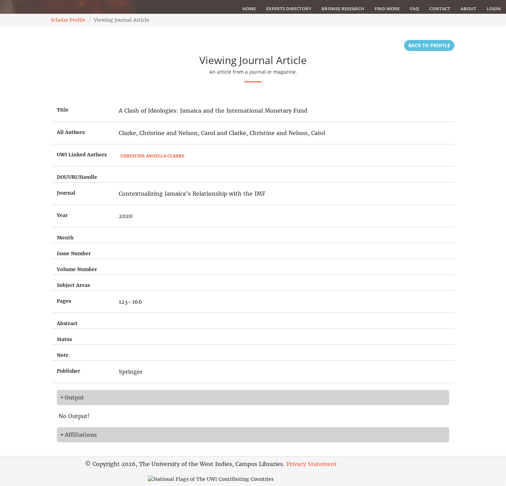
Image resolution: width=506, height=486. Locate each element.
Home (249, 9)
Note (62, 355)
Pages (64, 301)
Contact (439, 9)
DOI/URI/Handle (77, 177)
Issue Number (74, 253)
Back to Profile (429, 45)
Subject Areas (73, 285)
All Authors (71, 132)
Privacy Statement (311, 464)
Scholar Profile (68, 20)
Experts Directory (288, 9)
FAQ (414, 9)
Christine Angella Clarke (152, 155)
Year (62, 215)
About (468, 9)
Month (65, 238)
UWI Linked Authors (82, 155)
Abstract (67, 323)
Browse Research (342, 9)
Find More (387, 9)
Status (64, 339)
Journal (66, 193)
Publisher (68, 371)
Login (494, 9)
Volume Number (77, 269)
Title (62, 110)
